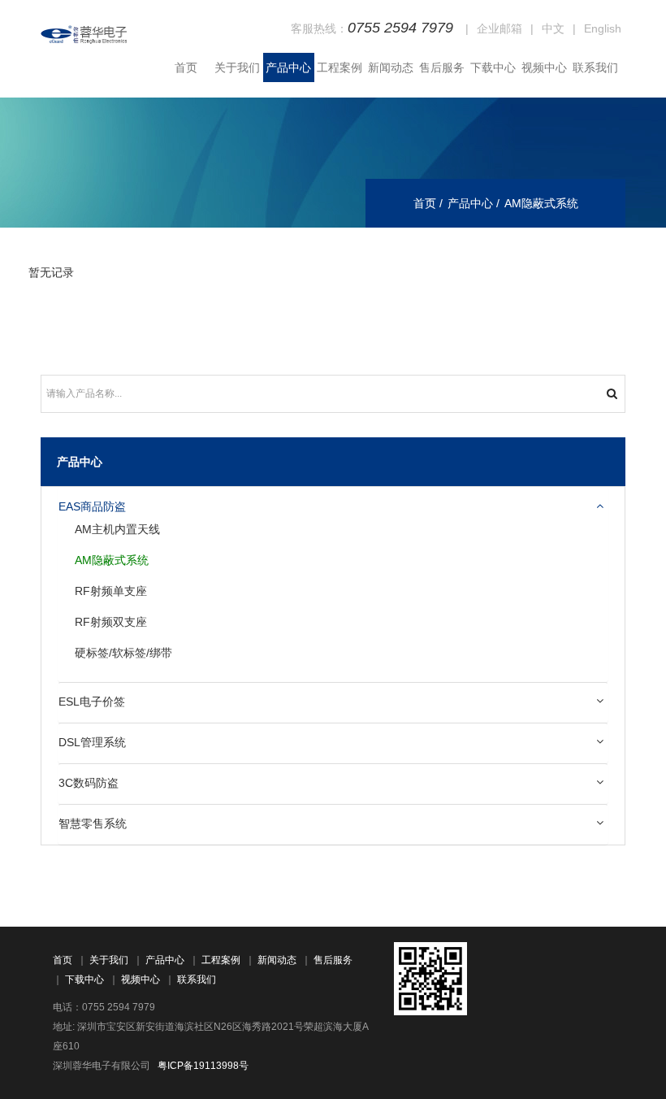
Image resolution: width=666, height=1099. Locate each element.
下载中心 (493, 67)
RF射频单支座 (111, 590)
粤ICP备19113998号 (203, 1065)
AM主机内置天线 (117, 529)
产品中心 (288, 67)
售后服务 (442, 67)
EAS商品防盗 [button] (92, 506)
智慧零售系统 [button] (92, 823)
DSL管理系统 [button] (92, 742)
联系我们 (595, 67)
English (602, 28)
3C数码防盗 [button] (88, 782)
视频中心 (544, 67)
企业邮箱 (499, 28)
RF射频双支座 (111, 621)
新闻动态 (390, 67)
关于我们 (237, 67)
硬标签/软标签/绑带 (123, 652)
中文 (553, 28)
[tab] (333, 507)
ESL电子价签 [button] (91, 701)
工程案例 (339, 67)
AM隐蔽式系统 (112, 560)
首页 (186, 67)
